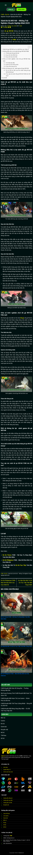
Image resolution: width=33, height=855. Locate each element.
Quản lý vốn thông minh (12, 64)
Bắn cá (5, 820)
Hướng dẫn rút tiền (7, 802)
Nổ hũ (2, 732)
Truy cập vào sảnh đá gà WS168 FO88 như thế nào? (18, 74)
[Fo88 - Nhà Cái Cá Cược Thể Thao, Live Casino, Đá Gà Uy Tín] (16, 5)
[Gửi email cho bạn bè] (6, 27)
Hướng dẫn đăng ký (7, 798)
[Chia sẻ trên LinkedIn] (10, 27)
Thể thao (3, 735)
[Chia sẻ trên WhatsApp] (1, 27)
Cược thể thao (6, 813)
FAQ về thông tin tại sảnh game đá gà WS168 (16, 68)
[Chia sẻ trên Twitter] (5, 27)
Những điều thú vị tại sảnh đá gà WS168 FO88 (16, 51)
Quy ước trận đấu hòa (11, 55)
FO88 (14, 39)
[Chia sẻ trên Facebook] (3, 27)
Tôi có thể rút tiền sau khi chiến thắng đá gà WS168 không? (18, 71)
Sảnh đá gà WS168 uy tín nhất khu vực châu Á (16, 49)
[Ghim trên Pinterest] (8, 27)
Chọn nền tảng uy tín (11, 66)
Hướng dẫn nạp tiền (8, 800)
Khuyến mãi (4, 729)
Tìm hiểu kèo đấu (10, 62)
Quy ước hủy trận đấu (11, 57)
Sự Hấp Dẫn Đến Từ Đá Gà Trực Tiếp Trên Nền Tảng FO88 (25, 583)
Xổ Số (2, 738)
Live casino (5, 815)
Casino (3, 721)
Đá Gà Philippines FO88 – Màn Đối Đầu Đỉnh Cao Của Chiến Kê (8, 583)
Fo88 (2, 14)
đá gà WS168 (9, 31)
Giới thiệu (5, 767)
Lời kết (5, 78)
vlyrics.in (3, 755)
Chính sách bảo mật (8, 771)
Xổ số (4, 824)
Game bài (4, 726)
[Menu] (6, 5)
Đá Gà (7, 14)
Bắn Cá (3, 718)
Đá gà (4, 822)
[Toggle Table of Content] (28, 47)
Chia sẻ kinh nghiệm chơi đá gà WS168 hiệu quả (16, 60)
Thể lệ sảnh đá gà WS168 (12, 53)
